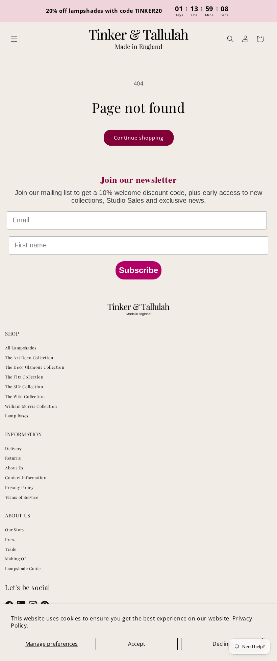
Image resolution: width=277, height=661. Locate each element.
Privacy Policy (19, 487)
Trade (11, 549)
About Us (14, 467)
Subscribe (138, 270)
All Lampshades (20, 347)
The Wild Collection (25, 396)
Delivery (13, 448)
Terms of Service (22, 497)
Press (10, 539)
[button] (14, 38)
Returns (13, 458)
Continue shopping (138, 137)
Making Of (15, 558)
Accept (136, 643)
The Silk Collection (24, 386)
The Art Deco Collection (29, 357)
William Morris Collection (31, 406)
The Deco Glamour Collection (34, 367)
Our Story (14, 529)
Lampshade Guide (23, 568)
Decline (221, 643)
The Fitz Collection (24, 377)
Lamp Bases (16, 415)
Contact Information (25, 477)
